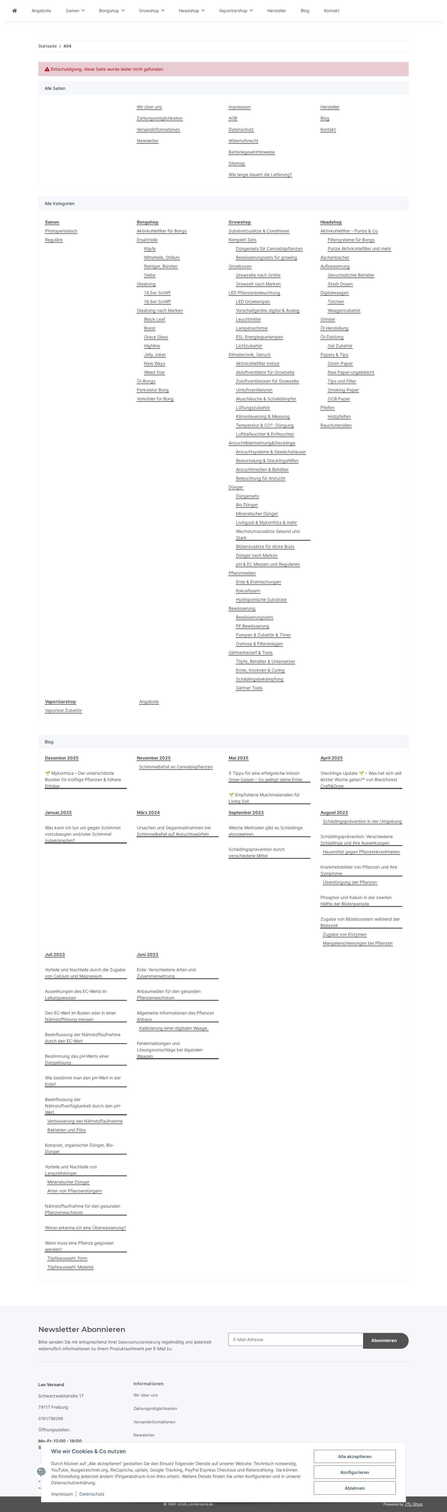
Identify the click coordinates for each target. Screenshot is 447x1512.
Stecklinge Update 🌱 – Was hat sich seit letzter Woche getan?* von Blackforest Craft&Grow (361, 779)
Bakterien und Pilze (66, 1129)
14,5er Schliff (157, 292)
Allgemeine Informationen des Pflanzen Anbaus (175, 1016)
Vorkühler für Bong (155, 398)
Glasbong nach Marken (160, 310)
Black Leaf (154, 319)
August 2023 (334, 812)
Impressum (62, 1493)
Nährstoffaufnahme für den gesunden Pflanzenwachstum (82, 1209)
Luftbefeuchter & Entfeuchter (265, 434)
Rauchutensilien (336, 425)
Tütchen (336, 301)
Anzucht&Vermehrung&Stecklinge (262, 442)
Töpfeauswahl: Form (67, 1258)
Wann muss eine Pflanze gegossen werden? (79, 1246)
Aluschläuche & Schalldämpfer (266, 398)
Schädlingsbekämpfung (259, 679)
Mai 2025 (238, 757)
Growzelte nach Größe (258, 275)
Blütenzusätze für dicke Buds (265, 546)
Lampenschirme (252, 328)
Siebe (149, 275)
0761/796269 (50, 1418)
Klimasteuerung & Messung (263, 416)
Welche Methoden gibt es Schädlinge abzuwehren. (266, 831)
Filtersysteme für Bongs (351, 239)
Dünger (236, 487)
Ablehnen (355, 1488)
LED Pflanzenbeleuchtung (254, 292)
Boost (149, 328)
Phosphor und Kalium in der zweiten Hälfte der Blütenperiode (356, 900)
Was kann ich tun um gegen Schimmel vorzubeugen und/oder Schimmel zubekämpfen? (82, 834)
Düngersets (247, 495)
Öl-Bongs (146, 381)
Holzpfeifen (339, 416)
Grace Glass (156, 336)
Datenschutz (92, 1493)
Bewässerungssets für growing (266, 257)
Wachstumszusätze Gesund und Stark (268, 534)
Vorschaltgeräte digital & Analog (268, 310)
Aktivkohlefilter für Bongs (162, 230)
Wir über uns (149, 106)
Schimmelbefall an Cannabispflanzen (176, 766)
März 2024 (148, 812)
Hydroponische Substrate (261, 599)
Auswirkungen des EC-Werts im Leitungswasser (76, 994)
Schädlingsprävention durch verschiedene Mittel (257, 852)
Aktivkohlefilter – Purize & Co (349, 230)
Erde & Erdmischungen (258, 581)
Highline (152, 345)
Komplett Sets (242, 239)
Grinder (328, 319)
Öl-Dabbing (332, 336)
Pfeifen (327, 407)
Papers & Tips (334, 354)
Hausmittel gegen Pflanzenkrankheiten (361, 851)
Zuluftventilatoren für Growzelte (267, 381)
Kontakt (331, 10)
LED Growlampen (253, 301)
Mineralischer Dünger (257, 513)
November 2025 (154, 757)
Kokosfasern (248, 590)
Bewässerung (242, 608)
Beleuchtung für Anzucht (260, 478)
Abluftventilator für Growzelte (265, 372)
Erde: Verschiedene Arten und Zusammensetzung (166, 973)
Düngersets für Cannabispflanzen (269, 248)
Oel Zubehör (340, 345)
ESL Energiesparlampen (259, 336)
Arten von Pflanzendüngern (74, 1190)
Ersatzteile (147, 239)
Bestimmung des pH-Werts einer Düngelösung (77, 1059)
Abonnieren (384, 1340)
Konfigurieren (355, 1472)
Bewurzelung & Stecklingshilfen (267, 460)
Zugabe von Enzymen (344, 934)
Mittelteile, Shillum (162, 257)
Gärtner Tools (249, 687)
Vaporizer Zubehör (63, 710)
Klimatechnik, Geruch (250, 354)
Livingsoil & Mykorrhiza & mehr (266, 522)
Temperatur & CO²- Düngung (265, 425)
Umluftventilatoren (254, 389)
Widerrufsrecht (243, 140)
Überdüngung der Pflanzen (350, 882)
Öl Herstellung (334, 328)
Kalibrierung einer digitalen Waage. (173, 1028)
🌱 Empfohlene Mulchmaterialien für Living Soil (264, 798)
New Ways (154, 363)
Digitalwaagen (335, 292)
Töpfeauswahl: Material (70, 1266)
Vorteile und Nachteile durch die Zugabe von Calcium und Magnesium (85, 973)
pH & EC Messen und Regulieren (268, 564)
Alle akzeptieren (355, 1456)
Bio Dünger (247, 504)
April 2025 (332, 757)
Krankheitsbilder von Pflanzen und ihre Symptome (359, 870)
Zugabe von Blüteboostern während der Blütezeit (360, 922)
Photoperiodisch (61, 230)
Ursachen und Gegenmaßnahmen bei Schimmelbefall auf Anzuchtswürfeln (174, 831)
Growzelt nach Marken (258, 283)
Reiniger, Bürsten (161, 266)
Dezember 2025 (61, 757)
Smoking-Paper (343, 389)
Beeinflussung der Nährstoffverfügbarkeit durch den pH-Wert (83, 1106)
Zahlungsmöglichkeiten (160, 118)
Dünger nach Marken (257, 555)
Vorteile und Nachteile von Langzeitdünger (71, 1170)
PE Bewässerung (252, 626)
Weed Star (154, 372)
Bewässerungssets (254, 617)
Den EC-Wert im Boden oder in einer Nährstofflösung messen (80, 1016)
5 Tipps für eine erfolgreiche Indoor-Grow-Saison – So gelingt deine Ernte (265, 776)
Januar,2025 (58, 812)
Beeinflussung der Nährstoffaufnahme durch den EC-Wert (82, 1037)
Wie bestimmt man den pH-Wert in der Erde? (83, 1081)
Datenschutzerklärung (139, 1342)
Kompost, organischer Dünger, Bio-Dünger (79, 1148)
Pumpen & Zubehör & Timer (263, 634)
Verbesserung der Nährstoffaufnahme (85, 1121)
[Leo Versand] (14, 10)
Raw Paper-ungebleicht (351, 372)
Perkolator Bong (153, 389)
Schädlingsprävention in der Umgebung (362, 821)
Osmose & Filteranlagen (259, 643)
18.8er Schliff (157, 301)
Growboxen (240, 266)
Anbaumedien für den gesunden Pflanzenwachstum (169, 994)
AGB (233, 118)
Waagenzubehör (344, 310)
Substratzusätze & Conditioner (259, 230)
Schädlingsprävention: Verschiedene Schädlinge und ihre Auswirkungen (357, 839)
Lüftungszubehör (253, 407)
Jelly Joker (155, 354)
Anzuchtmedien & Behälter (262, 469)
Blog (305, 10)
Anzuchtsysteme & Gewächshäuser (271, 451)
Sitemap (237, 163)
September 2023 (246, 812)
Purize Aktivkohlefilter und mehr (359, 248)
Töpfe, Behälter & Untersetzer (265, 661)
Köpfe (150, 248)
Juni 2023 (147, 954)
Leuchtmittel (248, 319)
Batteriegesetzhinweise (252, 151)
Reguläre (54, 239)
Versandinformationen (158, 129)
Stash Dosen (340, 283)
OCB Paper (339, 398)
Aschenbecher (335, 257)
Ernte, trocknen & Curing (260, 670)
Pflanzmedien (242, 572)
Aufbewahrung (335, 266)
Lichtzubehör (249, 345)
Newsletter (147, 140)
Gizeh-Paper (340, 363)
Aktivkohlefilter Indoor (257, 363)
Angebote (149, 701)
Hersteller (276, 10)
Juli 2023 (55, 954)
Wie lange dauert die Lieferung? (260, 174)
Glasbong (146, 283)
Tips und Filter (342, 381)
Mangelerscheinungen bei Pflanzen (358, 943)
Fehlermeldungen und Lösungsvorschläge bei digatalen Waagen (170, 1050)
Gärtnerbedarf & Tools (250, 652)
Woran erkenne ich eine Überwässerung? (85, 1227)
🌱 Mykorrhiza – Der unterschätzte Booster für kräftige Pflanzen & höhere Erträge (83, 779)
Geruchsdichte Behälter (351, 275)
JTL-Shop (414, 1504)
